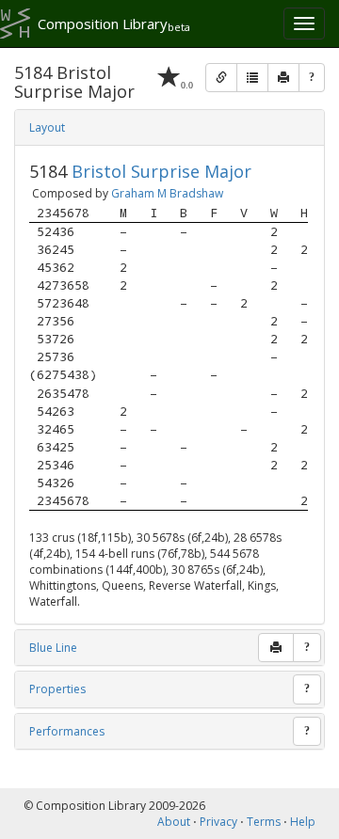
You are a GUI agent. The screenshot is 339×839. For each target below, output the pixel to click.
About (173, 822)
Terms (264, 822)
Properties (57, 689)
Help (302, 822)
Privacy (218, 822)
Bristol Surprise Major (161, 171)
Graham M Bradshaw (167, 193)
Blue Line (53, 648)
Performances (67, 731)
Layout (47, 127)
